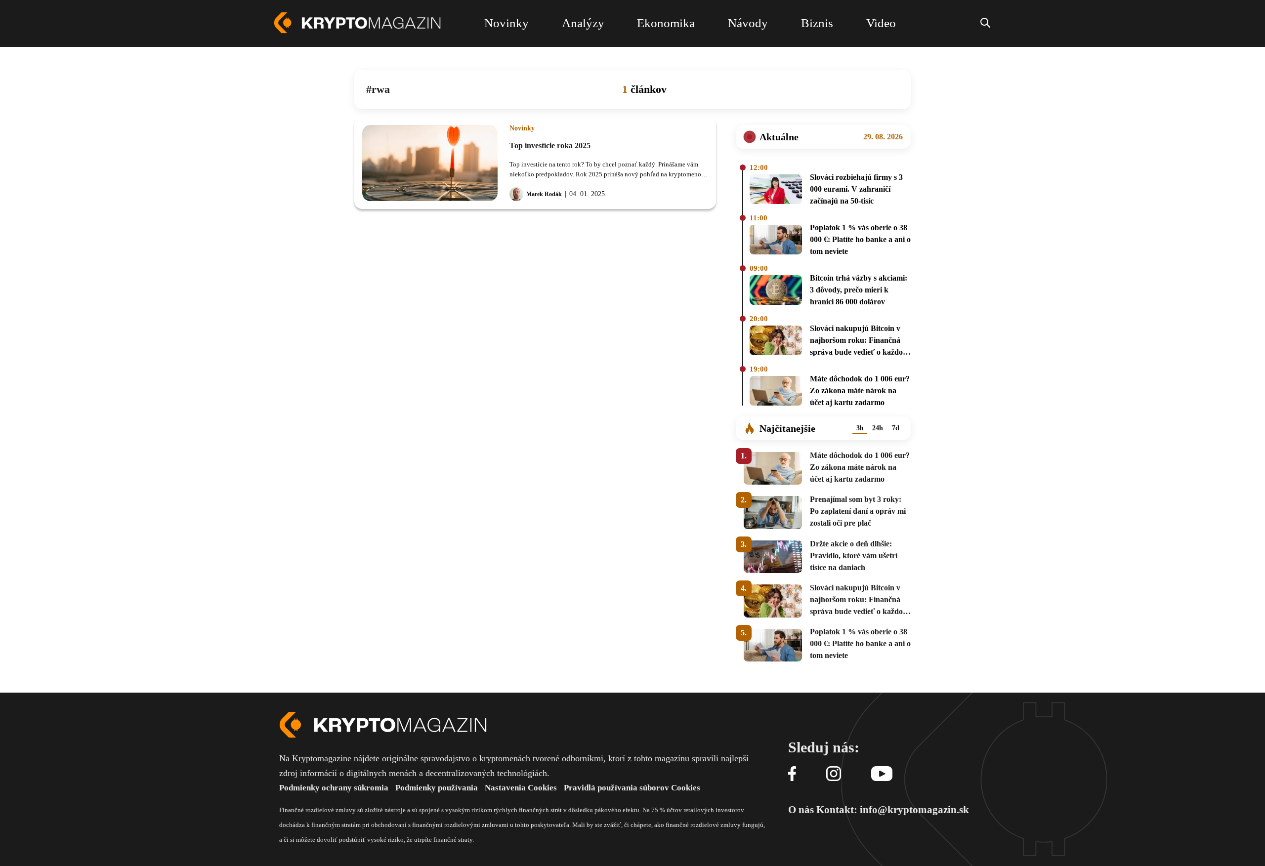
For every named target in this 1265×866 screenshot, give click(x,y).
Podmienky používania (436, 787)
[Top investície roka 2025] (430, 163)
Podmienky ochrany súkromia (333, 787)
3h (860, 428)
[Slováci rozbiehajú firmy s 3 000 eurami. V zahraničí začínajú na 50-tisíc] (776, 190)
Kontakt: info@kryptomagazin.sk (892, 810)
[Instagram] (833, 774)
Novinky (522, 128)
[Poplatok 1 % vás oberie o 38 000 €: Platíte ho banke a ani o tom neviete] (776, 241)
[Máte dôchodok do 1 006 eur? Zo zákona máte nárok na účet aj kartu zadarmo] (776, 392)
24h (877, 428)
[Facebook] (792, 774)
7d (895, 428)
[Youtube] (881, 774)
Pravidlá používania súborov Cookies (632, 787)
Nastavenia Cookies (521, 787)
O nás (801, 810)
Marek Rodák (544, 194)
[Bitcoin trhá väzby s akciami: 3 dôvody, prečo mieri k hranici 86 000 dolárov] (776, 291)
